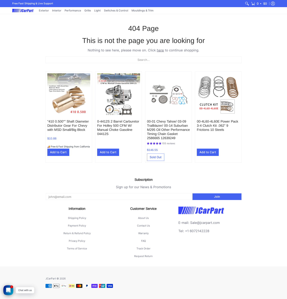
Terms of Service (77, 248)
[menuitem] (247, 3)
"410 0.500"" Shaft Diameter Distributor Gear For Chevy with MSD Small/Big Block (68, 126)
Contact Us (143, 225)
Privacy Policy (77, 240)
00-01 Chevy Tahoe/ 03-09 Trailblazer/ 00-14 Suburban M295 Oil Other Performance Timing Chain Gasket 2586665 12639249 (168, 130)
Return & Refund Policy (77, 233)
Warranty (143, 233)
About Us (143, 218)
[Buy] (68, 94)
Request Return (143, 256)
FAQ (143, 240)
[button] (259, 3)
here (160, 50)
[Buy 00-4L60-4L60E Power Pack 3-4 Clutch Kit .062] (218, 94)
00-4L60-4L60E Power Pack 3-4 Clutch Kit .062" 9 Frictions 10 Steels (217, 126)
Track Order (143, 248)
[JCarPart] (23, 10)
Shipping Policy (77, 218)
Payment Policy (77, 225)
